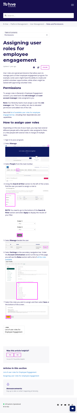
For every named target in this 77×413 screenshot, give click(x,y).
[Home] (9, 4)
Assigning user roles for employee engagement (21, 376)
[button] (72, 408)
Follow (45, 67)
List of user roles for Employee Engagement (19, 372)
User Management (37, 24)
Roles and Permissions (54, 24)
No (17, 355)
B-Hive (5, 24)
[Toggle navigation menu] (72, 5)
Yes (10, 355)
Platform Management (19, 24)
